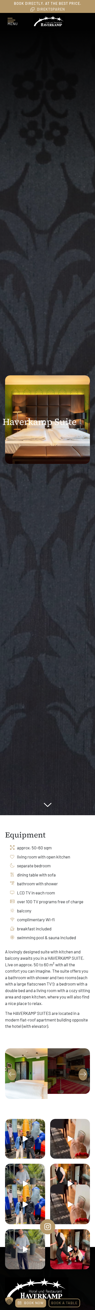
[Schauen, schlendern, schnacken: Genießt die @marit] (25, 1184)
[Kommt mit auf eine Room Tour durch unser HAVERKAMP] (70, 1139)
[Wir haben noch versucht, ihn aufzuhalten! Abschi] (70, 1184)
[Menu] (12, 17)
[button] (12, 1075)
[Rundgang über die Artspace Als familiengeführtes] (25, 1139)
